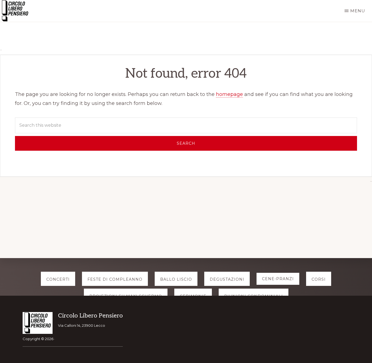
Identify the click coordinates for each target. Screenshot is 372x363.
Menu (357, 10)
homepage (229, 94)
